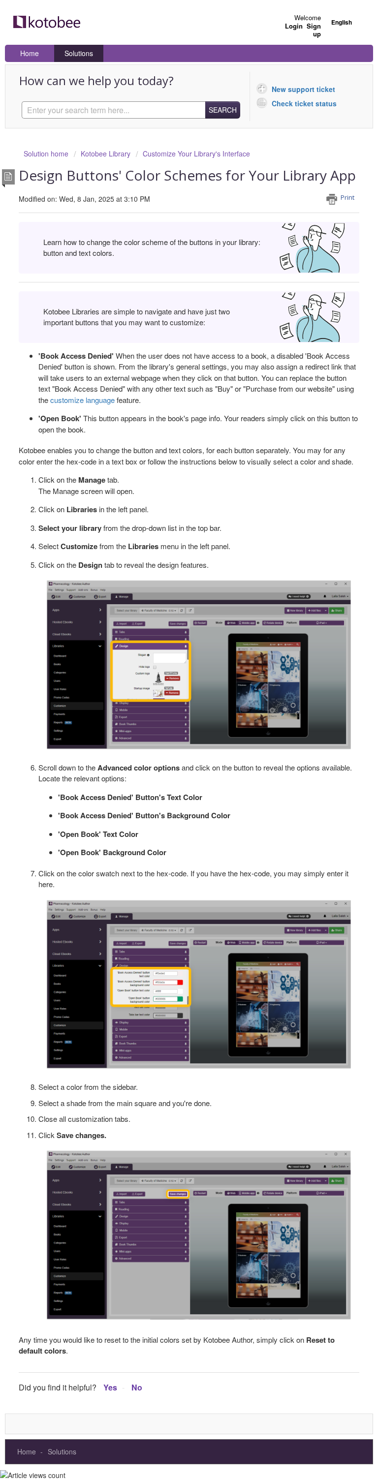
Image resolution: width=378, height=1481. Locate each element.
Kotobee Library (105, 153)
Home (29, 53)
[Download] (171, 753)
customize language (82, 400)
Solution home (47, 153)
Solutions (78, 53)
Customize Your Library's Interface (196, 153)
